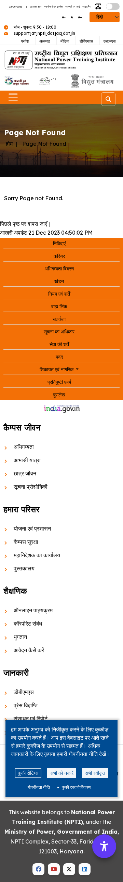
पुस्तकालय (24, 568)
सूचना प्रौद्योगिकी (30, 486)
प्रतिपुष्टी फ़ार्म (59, 382)
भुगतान (20, 636)
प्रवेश (25, 41)
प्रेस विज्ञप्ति (26, 705)
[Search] (108, 99)
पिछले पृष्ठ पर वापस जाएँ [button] (23, 223)
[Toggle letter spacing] (99, 6)
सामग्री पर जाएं (72, 6)
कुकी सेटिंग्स (28, 773)
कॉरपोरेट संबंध (28, 623)
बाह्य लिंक (59, 306)
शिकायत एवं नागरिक (57, 369)
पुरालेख (59, 395)
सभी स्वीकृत (95, 773)
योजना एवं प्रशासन (32, 528)
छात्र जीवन (25, 473)
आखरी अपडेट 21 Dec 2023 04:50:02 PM (46, 232)
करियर (59, 256)
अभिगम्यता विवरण (59, 269)
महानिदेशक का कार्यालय (37, 555)
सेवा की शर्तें (59, 344)
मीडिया (64, 41)
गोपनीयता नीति (39, 787)
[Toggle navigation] (13, 97)
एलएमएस (109, 41)
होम (9, 143)
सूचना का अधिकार (59, 332)
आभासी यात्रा (27, 460)
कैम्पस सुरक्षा (26, 541)
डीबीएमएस (86, 41)
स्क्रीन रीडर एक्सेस (53, 6)
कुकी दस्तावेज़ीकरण (76, 787)
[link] (16, 81)
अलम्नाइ (44, 41)
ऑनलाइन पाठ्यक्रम (33, 610)
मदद (59, 357)
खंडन (59, 281)
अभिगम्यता (24, 446)
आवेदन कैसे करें (29, 650)
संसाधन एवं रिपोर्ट (30, 718)
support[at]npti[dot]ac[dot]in (44, 33)
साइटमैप (86, 6)
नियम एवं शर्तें (59, 294)
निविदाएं (59, 243)
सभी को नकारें (61, 773)
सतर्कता (59, 319)
